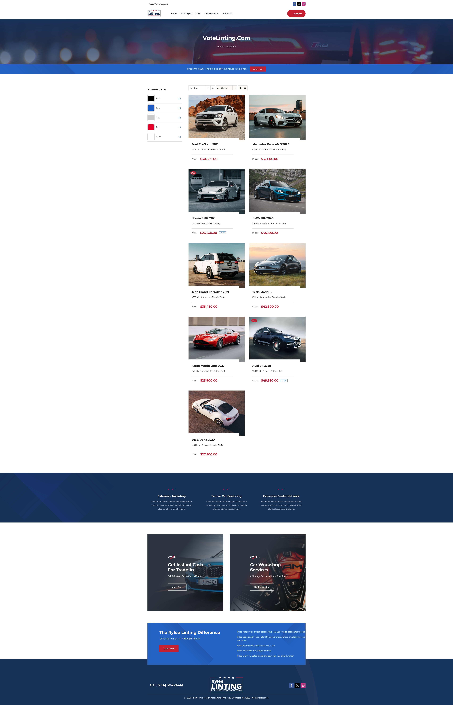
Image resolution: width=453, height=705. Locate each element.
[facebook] (294, 4)
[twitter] (299, 4)
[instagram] (304, 4)
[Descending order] (213, 88)
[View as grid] (240, 88)
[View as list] (245, 88)
